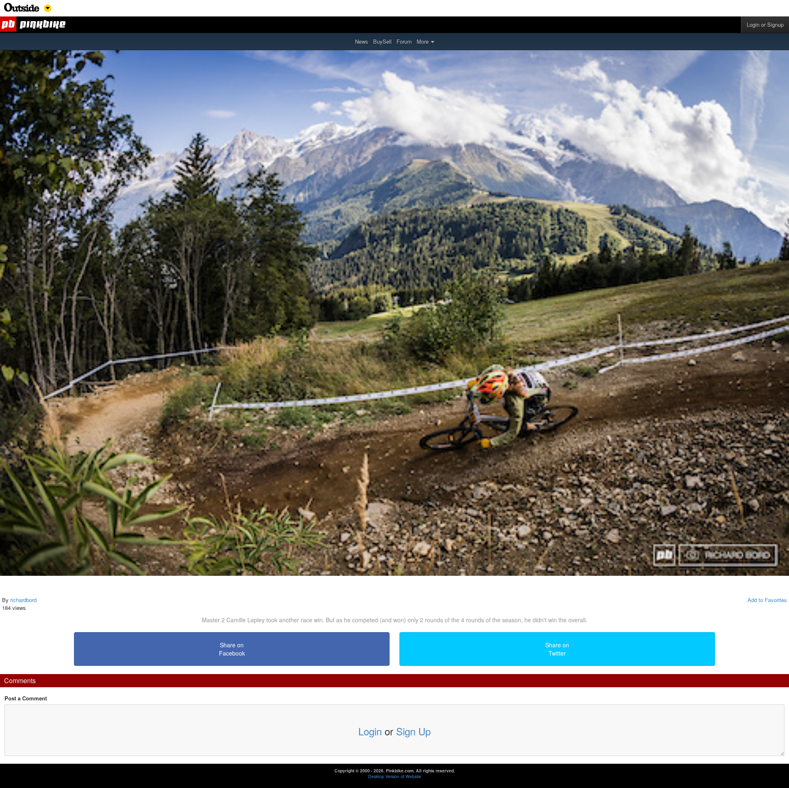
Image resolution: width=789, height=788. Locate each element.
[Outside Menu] (21, 10)
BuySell (382, 41)
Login (370, 731)
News (361, 41)
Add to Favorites (767, 600)
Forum (404, 41)
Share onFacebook (232, 649)
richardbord (23, 600)
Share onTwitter (557, 649)
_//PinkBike (34, 24)
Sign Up (413, 731)
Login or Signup (765, 24)
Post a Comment (26, 698)
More (423, 41)
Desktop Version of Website (394, 776)
